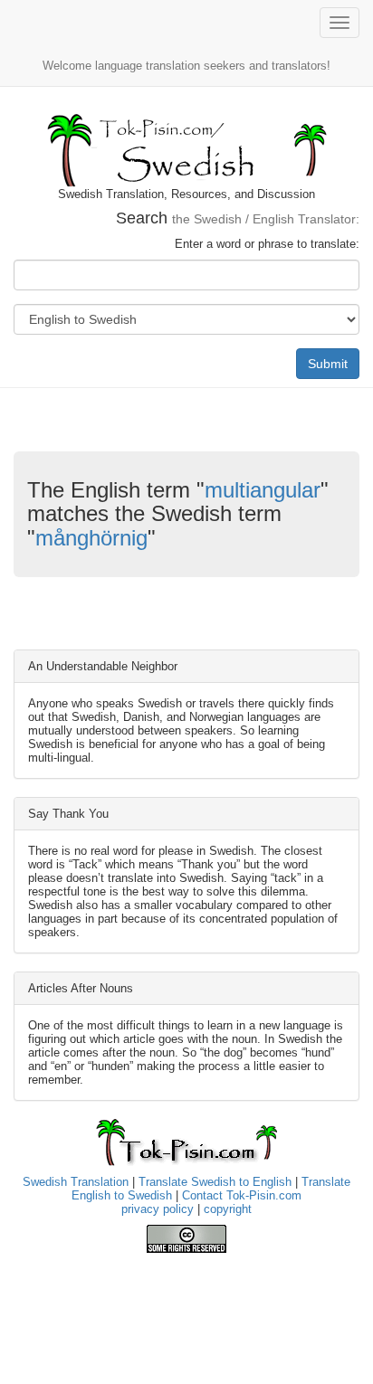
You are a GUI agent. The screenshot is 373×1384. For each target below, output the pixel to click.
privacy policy (157, 1209)
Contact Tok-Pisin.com (241, 1195)
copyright (228, 1209)
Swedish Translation (76, 1182)
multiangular (262, 490)
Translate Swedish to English (215, 1182)
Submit (328, 363)
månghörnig (91, 538)
